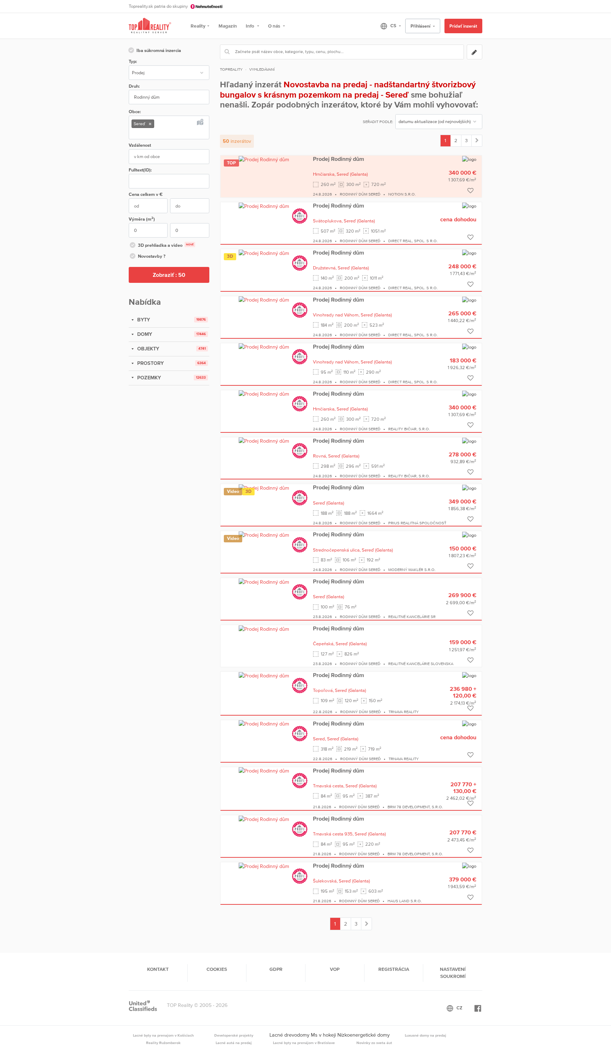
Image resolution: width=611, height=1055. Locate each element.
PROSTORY (150, 363)
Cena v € (146, 194)
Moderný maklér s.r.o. (412, 569)
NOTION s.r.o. (402, 194)
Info (250, 26)
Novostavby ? (151, 256)
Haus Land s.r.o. (405, 901)
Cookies (216, 969)
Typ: (133, 61)
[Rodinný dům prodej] (476, 141)
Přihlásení (421, 26)
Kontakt (158, 969)
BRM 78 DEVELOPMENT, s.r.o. (415, 807)
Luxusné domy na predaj (425, 1035)
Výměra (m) (142, 219)
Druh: (134, 86)
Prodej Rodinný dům (338, 159)
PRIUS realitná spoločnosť (417, 523)
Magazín (228, 26)
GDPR (276, 969)
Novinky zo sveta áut (374, 1043)
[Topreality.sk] (150, 26)
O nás (274, 26)
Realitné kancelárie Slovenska (420, 663)
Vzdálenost (140, 145)
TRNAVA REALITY (404, 712)
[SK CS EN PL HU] (387, 25)
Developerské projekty (233, 1035)
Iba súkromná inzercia (158, 50)
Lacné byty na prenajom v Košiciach (163, 1035)
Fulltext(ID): (140, 170)
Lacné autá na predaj (234, 1043)
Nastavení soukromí (453, 972)
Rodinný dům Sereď (360, 194)
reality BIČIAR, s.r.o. (409, 429)
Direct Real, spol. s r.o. (413, 241)
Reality (198, 26)
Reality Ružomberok (163, 1043)
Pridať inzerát (463, 26)
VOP (334, 969)
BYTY (143, 319)
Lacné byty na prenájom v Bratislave (304, 1043)
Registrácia (393, 969)
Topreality (231, 69)
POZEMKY (148, 377)
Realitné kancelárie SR (412, 616)
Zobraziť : (169, 275)
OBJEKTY (147, 348)
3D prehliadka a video (166, 245)
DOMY (144, 334)
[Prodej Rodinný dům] (264, 159)
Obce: (135, 111)
